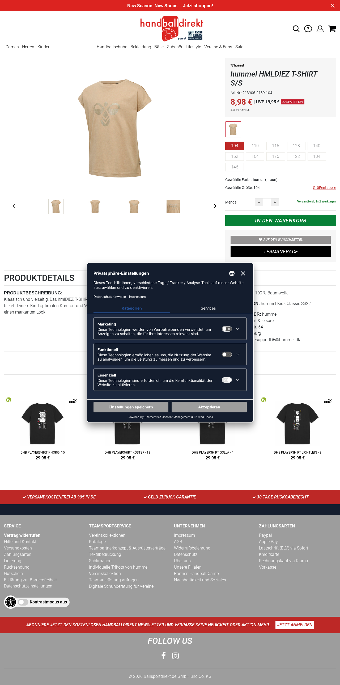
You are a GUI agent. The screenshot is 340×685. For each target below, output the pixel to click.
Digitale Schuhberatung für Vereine (121, 586)
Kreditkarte (269, 554)
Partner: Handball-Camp (196, 573)
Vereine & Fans (218, 46)
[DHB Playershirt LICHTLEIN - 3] (297, 427)
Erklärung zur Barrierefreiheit (30, 579)
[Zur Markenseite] (237, 66)
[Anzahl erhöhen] (275, 202)
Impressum (184, 535)
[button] (296, 29)
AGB (178, 541)
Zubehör (174, 46)
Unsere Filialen (188, 567)
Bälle (159, 46)
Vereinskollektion (105, 573)
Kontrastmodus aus (48, 601)
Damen (12, 46)
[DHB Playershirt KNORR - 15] (42, 427)
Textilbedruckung (105, 554)
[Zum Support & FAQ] (308, 28)
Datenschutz (185, 554)
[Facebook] (163, 656)
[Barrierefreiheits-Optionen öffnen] (10, 602)
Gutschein (13, 573)
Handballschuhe (112, 46)
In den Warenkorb (280, 220)
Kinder (43, 46)
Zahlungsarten (17, 554)
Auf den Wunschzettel (283, 240)
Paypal (265, 535)
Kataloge (97, 541)
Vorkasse (267, 567)
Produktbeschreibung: (33, 293)
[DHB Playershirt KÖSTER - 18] (127, 427)
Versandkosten (18, 548)
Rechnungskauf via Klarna (283, 560)
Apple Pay (268, 541)
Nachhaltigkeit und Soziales (200, 579)
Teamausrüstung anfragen (114, 579)
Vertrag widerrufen (22, 535)
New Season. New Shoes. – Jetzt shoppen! (170, 5)
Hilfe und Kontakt (20, 541)
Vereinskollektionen (107, 535)
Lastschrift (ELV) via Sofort (283, 548)
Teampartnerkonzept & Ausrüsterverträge (127, 548)
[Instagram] (175, 656)
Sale (239, 46)
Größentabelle (324, 187)
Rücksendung (16, 567)
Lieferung (12, 560)
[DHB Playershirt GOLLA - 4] (212, 427)
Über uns (182, 560)
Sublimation (100, 560)
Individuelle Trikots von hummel (118, 567)
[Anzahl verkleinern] (259, 202)
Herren (28, 46)
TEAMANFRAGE (281, 251)
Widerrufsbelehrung (192, 548)
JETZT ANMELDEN (294, 624)
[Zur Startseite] (170, 28)
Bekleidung (140, 46)
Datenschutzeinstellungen (28, 586)
